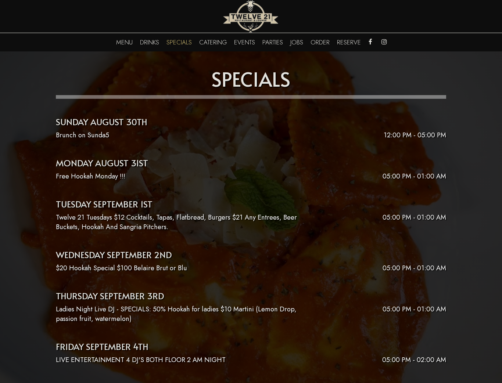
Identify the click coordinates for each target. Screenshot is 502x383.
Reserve (349, 42)
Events (244, 42)
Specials (179, 42)
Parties (272, 42)
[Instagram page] (384, 42)
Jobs (296, 42)
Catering (213, 42)
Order (320, 42)
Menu (124, 42)
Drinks (149, 42)
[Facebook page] (370, 42)
